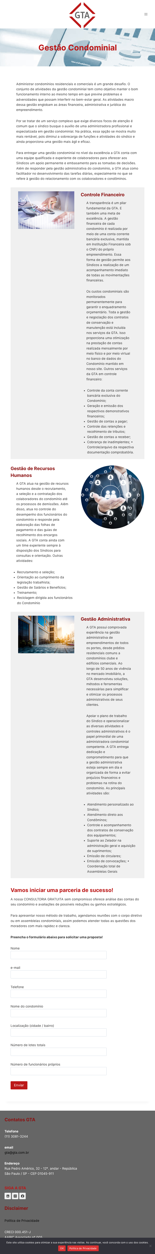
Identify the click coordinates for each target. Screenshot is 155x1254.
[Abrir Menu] (145, 14)
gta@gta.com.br (17, 1152)
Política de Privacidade (22, 1221)
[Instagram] (15, 1196)
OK (62, 1248)
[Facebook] (22, 1196)
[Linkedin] (8, 1196)
